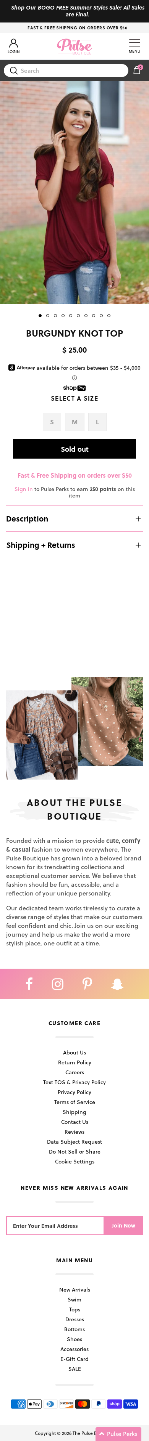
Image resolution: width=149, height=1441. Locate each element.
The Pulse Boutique (93, 1433)
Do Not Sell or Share (74, 1151)
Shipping (74, 1112)
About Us (74, 1052)
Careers (74, 1072)
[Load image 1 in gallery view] (74, 192)
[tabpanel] (74, 192)
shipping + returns (40, 544)
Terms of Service (74, 1102)
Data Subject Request (74, 1142)
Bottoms (74, 1329)
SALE (74, 1369)
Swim (74, 1299)
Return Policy (74, 1062)
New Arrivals (74, 1289)
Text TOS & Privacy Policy (74, 1082)
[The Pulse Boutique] (74, 46)
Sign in (24, 489)
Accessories (74, 1349)
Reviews (74, 1132)
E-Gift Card (74, 1359)
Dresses (74, 1319)
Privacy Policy (74, 1092)
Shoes (74, 1339)
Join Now (123, 1225)
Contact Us (74, 1122)
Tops (74, 1309)
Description (27, 518)
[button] (118, 1434)
